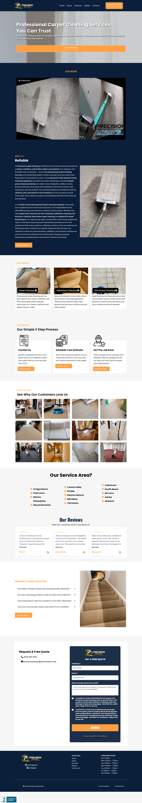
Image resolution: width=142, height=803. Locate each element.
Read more (23, 547)
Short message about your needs (85, 683)
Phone (75, 673)
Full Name (76, 664)
